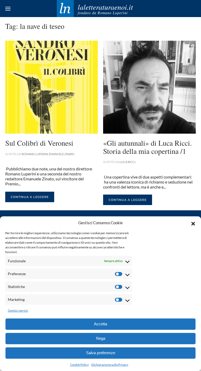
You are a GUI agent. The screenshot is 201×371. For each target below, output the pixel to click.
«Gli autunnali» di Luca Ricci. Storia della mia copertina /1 (147, 147)
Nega (100, 338)
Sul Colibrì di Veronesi (39, 143)
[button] (193, 223)
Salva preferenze (100, 353)
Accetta (100, 324)
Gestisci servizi (18, 310)
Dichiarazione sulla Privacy (109, 365)
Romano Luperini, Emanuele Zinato (48, 154)
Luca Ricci (127, 162)
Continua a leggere (30, 197)
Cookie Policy (79, 365)
